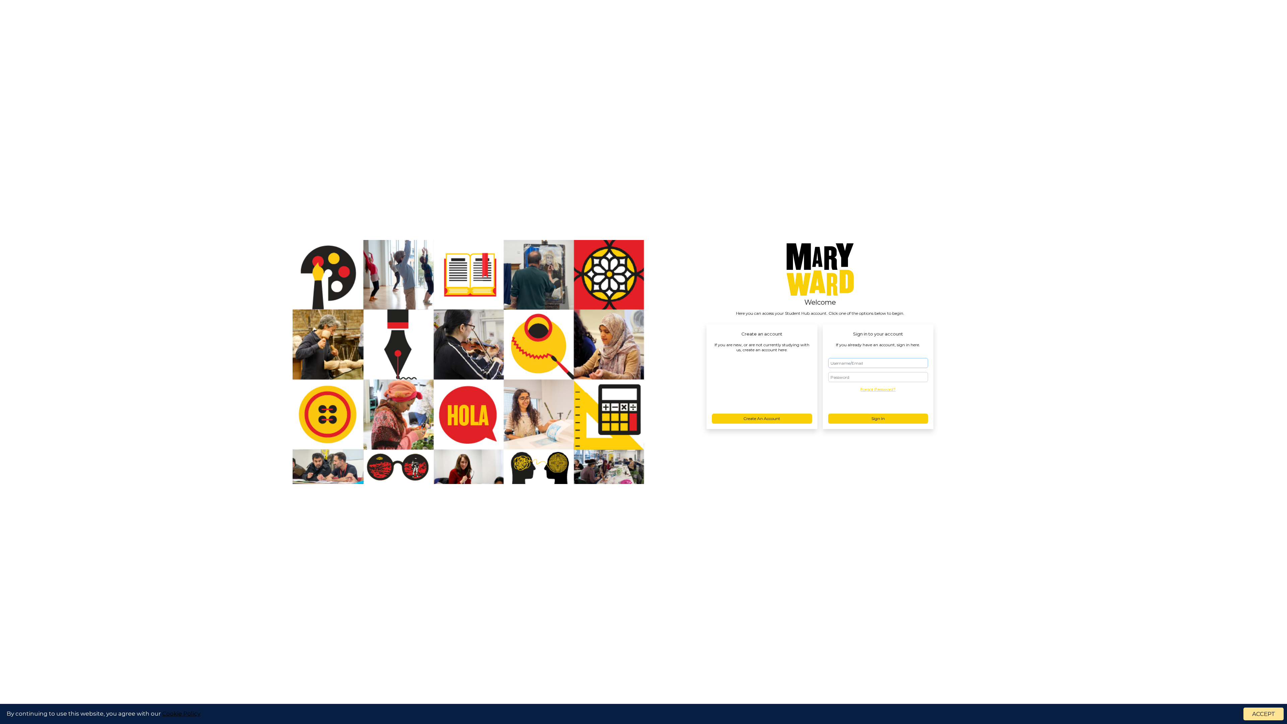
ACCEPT (1263, 714)
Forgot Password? (878, 389)
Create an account (761, 418)
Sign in (878, 418)
